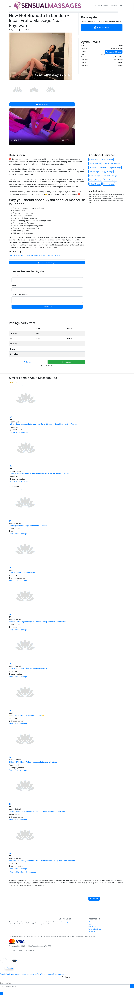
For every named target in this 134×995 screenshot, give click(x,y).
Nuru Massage (94, 159)
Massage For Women (38, 974)
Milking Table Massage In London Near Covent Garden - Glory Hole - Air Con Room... (43, 424)
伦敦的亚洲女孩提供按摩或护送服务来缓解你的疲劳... (29, 668)
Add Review (47, 307)
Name (14, 285)
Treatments (66, 977)
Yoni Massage (94, 172)
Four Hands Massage (110, 176)
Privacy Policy (92, 931)
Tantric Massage (95, 163)
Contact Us (92, 926)
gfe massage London (17, 255)
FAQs (90, 924)
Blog (89, 922)
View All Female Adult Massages (23, 872)
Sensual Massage (110, 180)
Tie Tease (92, 168)
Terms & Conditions (94, 929)
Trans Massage (59, 974)
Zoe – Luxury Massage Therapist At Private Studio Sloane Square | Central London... (43, 473)
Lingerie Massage (95, 180)
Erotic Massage (107, 159)
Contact (28, 362)
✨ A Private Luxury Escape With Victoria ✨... (27, 715)
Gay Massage (23, 974)
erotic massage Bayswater (36, 255)
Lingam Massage (115, 168)
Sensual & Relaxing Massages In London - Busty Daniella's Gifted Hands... (38, 622)
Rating (15, 275)
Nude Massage (108, 184)
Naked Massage (95, 184)
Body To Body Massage (112, 163)
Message (67, 362)
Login (14, 961)
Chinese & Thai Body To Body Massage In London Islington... (33, 762)
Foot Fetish (102, 168)
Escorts (49, 974)
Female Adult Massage (114, 52)
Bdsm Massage (94, 176)
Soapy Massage (107, 172)
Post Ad (94, 899)
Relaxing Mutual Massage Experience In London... (29, 526)
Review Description (20, 294)
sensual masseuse (54, 255)
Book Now (102, 27)
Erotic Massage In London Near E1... (23, 572)
